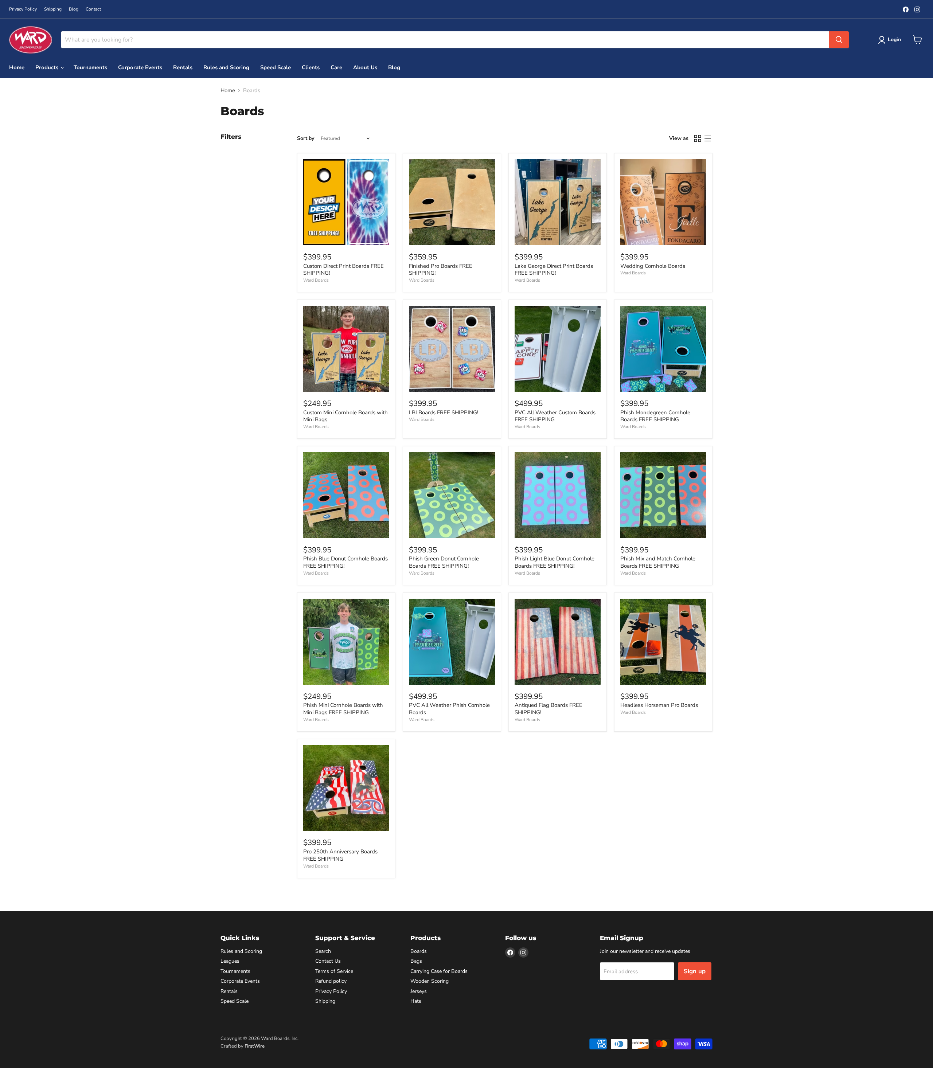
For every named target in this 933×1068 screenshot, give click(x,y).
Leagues (229, 961)
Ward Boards (316, 280)
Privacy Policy (23, 9)
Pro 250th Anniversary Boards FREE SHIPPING (340, 855)
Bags (416, 961)
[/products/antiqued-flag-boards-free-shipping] (558, 642)
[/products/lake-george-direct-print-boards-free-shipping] (558, 202)
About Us (365, 67)
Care (336, 67)
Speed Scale (275, 67)
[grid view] (697, 138)
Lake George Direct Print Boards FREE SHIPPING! (554, 269)
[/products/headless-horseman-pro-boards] (663, 642)
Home (16, 67)
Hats (415, 1001)
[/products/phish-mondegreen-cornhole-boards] (663, 349)
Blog (73, 9)
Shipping (53, 9)
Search (323, 951)
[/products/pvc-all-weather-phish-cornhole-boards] (452, 642)
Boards (418, 951)
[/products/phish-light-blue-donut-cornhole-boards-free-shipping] (558, 495)
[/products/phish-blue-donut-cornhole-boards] (346, 495)
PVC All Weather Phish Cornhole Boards (449, 708)
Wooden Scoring (429, 981)
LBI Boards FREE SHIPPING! (443, 412)
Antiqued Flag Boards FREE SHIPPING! (548, 708)
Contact (93, 9)
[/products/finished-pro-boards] (452, 202)
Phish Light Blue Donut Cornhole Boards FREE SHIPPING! (554, 562)
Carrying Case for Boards (439, 971)
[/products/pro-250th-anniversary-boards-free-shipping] (346, 788)
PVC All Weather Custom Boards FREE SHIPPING (555, 416)
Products (47, 67)
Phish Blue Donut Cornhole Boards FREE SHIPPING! (345, 562)
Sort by (305, 138)
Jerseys (418, 991)
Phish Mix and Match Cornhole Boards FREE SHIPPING (657, 562)
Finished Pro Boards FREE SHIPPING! (440, 269)
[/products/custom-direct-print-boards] (346, 202)
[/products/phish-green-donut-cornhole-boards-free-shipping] (452, 495)
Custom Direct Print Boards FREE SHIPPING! (343, 269)
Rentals (182, 67)
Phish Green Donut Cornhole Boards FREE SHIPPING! (444, 562)
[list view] (708, 138)
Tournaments (90, 67)
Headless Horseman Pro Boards (659, 705)
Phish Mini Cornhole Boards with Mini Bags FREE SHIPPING (343, 708)
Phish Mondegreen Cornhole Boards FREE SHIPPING (655, 416)
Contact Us (328, 961)
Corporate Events (140, 67)
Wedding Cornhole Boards (652, 266)
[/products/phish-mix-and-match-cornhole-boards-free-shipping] (663, 495)
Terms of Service (334, 971)
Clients (311, 67)
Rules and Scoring (226, 67)
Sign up (695, 971)
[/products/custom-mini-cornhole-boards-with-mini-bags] (346, 349)
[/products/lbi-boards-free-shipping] (452, 349)
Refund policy (331, 981)
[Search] (839, 39)
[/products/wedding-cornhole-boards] (663, 202)
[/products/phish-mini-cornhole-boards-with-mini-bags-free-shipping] (346, 642)
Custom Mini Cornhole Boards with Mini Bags (345, 416)
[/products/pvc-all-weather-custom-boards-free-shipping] (558, 349)
